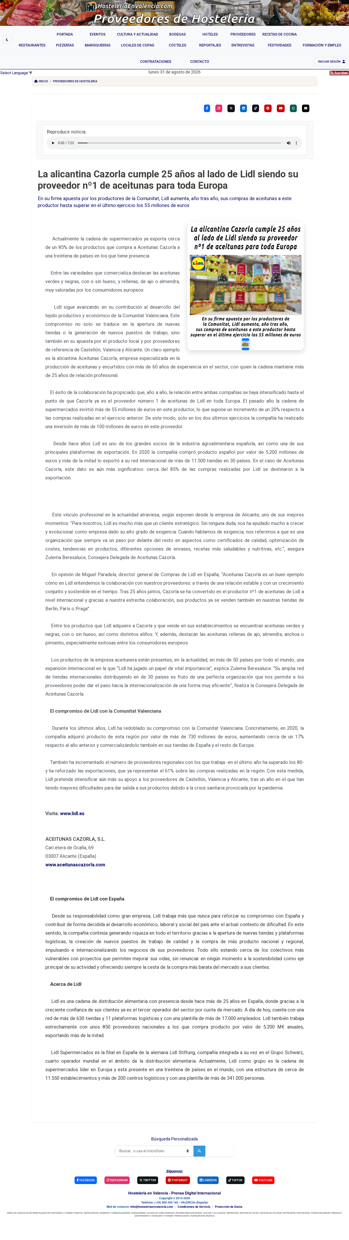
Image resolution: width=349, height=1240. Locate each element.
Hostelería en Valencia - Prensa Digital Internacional (174, 1193)
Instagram (118, 1180)
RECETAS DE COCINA (249, 1213)
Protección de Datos (228, 1206)
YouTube (265, 1180)
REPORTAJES (232, 1213)
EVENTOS (78, 1213)
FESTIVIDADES (303, 1213)
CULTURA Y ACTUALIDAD (214, 1213)
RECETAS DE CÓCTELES (271, 1213)
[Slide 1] (245, 344)
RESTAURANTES (91, 1213)
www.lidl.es (72, 813)
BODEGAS (169, 1213)
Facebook (87, 1180)
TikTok (236, 1180)
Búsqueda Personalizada (174, 1138)
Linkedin (209, 1180)
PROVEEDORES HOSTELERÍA (188, 1213)
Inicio (43, 81)
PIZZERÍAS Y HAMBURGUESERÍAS (115, 1213)
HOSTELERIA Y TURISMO (162, 1215)
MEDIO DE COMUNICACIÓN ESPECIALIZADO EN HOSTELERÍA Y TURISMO (40, 1213)
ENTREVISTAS (289, 1213)
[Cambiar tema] (7, 40)
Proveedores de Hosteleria (75, 81)
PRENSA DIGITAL (181, 1215)
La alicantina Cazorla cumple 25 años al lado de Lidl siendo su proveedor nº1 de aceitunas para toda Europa (168, 180)
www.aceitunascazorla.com (75, 865)
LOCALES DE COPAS (155, 1213)
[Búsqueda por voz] (187, 1151)
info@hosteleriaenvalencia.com (151, 1206)
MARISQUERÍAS (138, 1213)
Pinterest (179, 1180)
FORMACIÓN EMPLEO (320, 1213)
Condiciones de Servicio (194, 1206)
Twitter (149, 1180)
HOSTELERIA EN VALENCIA (202, 1215)
